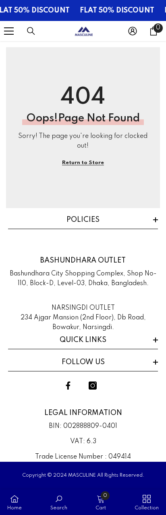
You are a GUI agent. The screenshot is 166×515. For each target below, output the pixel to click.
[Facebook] (68, 385)
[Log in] (132, 31)
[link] (59, 502)
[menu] (9, 31)
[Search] (31, 31)
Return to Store (83, 162)
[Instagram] (92, 385)
